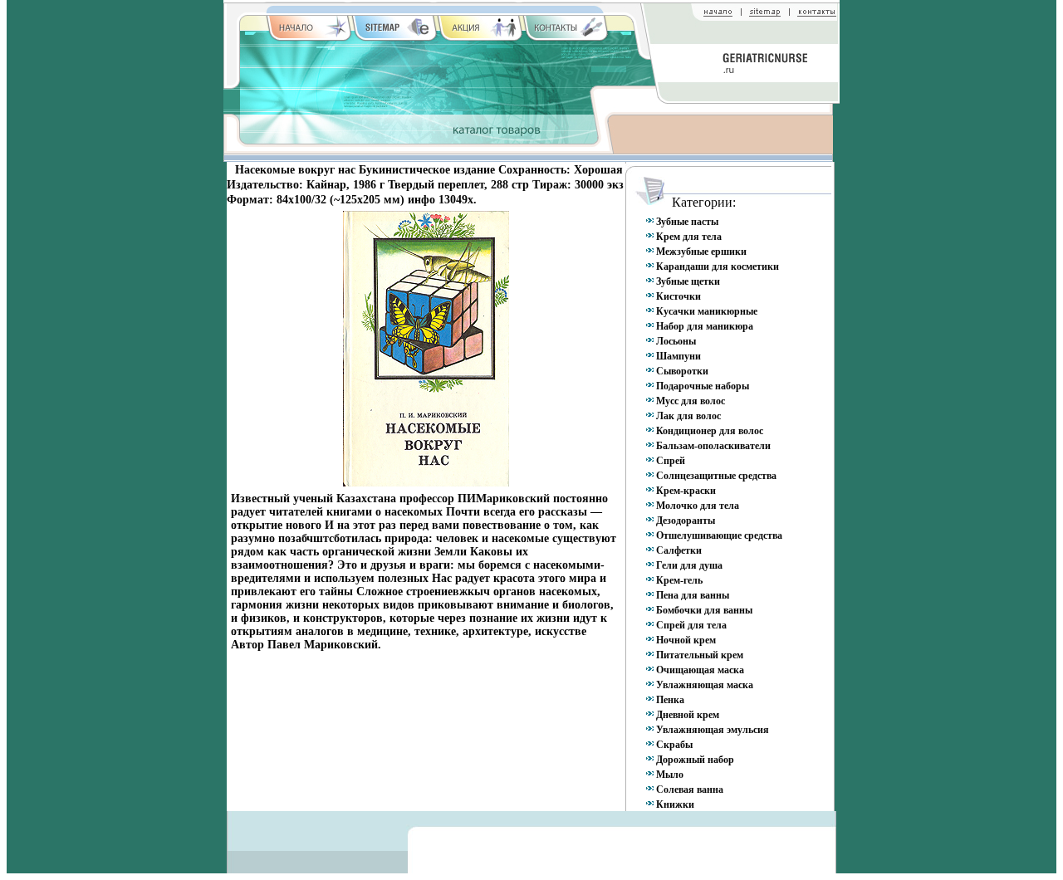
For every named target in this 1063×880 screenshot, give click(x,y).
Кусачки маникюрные (706, 311)
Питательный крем (699, 655)
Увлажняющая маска (704, 685)
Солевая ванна (689, 789)
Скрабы (674, 744)
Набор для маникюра (704, 326)
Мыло (669, 774)
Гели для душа (689, 565)
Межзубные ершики (701, 251)
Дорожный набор (695, 759)
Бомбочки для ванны (704, 610)
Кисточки (678, 296)
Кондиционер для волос (709, 431)
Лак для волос (688, 416)
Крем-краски (686, 490)
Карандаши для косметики (717, 266)
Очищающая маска (700, 670)
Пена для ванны (692, 595)
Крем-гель (679, 580)
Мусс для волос (690, 401)
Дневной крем (687, 715)
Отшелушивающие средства (719, 535)
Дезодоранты (685, 520)
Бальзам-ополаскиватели (713, 446)
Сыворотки (682, 371)
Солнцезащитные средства (716, 476)
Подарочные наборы (702, 386)
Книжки (675, 804)
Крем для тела (689, 236)
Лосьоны (676, 341)
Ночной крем (686, 640)
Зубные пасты (687, 221)
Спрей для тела (691, 625)
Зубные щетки (688, 281)
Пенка (670, 700)
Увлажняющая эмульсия (712, 730)
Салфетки (679, 550)
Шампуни (678, 356)
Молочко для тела (697, 505)
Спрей (670, 461)
